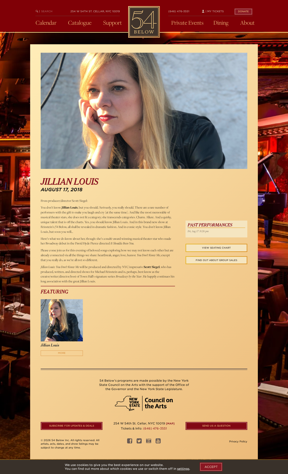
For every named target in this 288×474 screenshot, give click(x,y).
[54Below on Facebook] (129, 442)
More (62, 352)
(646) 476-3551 (178, 11)
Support (112, 22)
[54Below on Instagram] (148, 442)
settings (183, 468)
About (247, 22)
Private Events (187, 22)
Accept (211, 467)
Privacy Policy (238, 441)
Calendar (46, 22)
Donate (243, 11)
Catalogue (80, 22)
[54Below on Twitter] (139, 442)
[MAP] (170, 423)
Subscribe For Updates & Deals (71, 425)
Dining (221, 22)
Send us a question (216, 425)
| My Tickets (214, 11)
